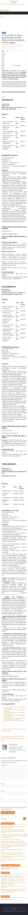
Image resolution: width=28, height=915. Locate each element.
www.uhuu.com (7, 231)
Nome (3, 783)
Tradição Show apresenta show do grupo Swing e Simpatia (13, 730)
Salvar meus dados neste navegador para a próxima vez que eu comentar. (13, 808)
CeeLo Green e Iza (15, 46)
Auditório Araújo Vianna (6, 46)
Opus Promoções (9, 48)
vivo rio (14, 48)
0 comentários (19, 44)
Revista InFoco (12, 44)
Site (2, 798)
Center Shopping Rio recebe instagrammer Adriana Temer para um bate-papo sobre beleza (13, 738)
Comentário (4, 765)
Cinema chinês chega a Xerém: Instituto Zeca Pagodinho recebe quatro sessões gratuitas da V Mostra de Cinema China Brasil (13, 831)
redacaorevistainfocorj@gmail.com (8, 899)
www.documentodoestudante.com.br (11, 594)
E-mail (3, 791)
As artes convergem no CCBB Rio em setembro (11, 839)
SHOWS (3, 32)
